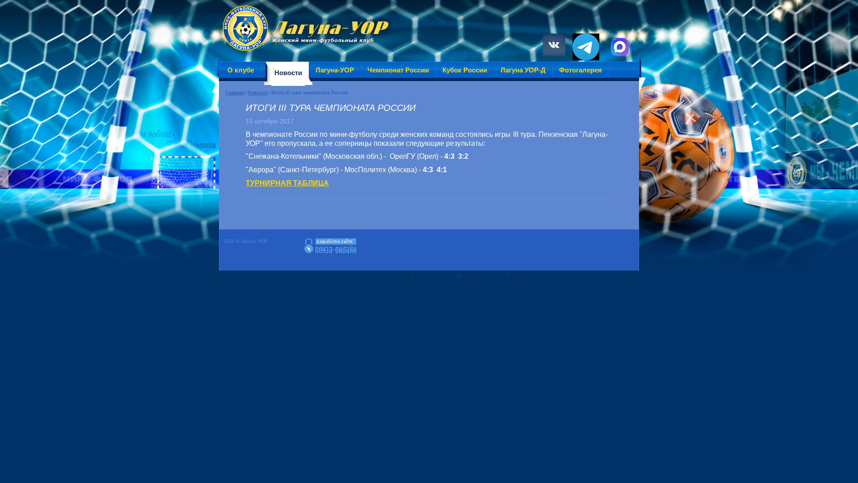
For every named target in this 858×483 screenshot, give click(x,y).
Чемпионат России (398, 70)
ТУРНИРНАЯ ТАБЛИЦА (287, 183)
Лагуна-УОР (334, 70)
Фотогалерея (580, 70)
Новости (257, 92)
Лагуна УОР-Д (523, 70)
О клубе (240, 70)
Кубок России (464, 70)
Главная (235, 92)
